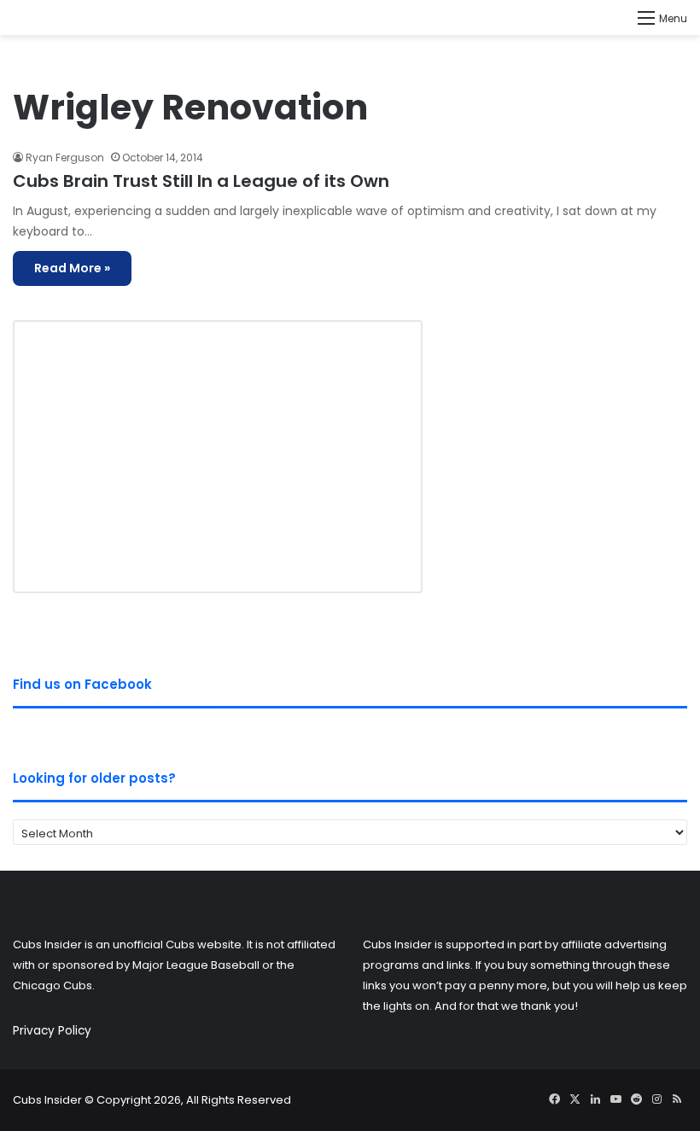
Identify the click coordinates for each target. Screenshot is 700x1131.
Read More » (72, 268)
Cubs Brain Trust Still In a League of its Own (201, 181)
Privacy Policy (52, 1031)
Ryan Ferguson (65, 157)
